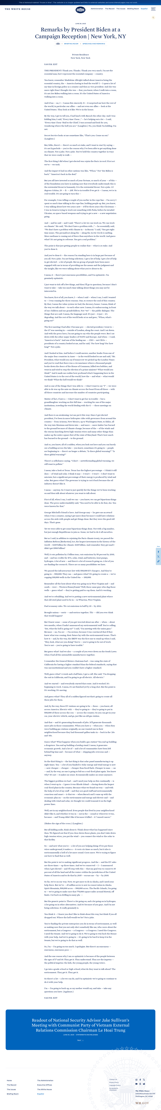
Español (144, 9)
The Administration (45, 1080)
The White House (44, 1089)
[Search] (153, 18)
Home (9, 1080)
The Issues (120, 9)
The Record (109, 9)
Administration (97, 9)
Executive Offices (44, 1085)
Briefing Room (133, 9)
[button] (158, 561)
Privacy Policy (114, 1082)
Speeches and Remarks (94, 44)
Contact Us (113, 1079)
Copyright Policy (114, 1085)
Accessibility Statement (113, 1089)
